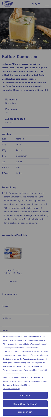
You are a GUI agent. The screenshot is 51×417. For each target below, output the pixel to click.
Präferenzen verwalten (25, 403)
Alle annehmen (25, 412)
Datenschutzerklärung (11, 388)
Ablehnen (25, 395)
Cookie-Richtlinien (16, 381)
